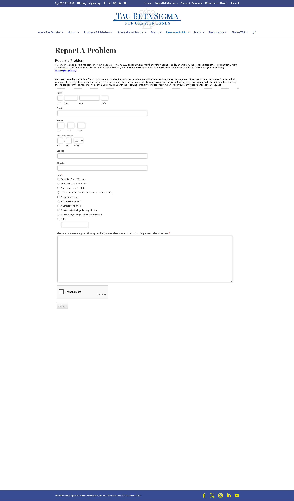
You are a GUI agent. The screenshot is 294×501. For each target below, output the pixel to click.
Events (155, 32)
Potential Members (166, 3)
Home (148, 3)
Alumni (235, 3)
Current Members (191, 3)
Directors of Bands (216, 3)
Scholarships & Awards (130, 32)
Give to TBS (238, 32)
